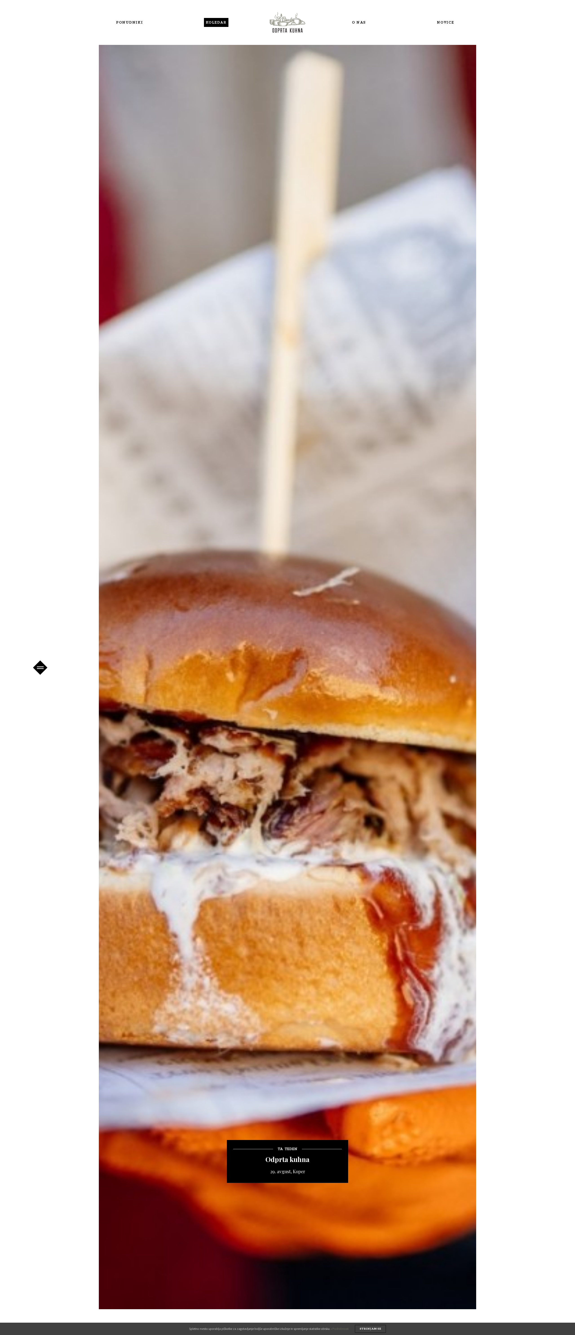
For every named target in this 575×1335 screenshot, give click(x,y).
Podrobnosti (340, 1329)
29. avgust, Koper (287, 1171)
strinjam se (370, 1329)
